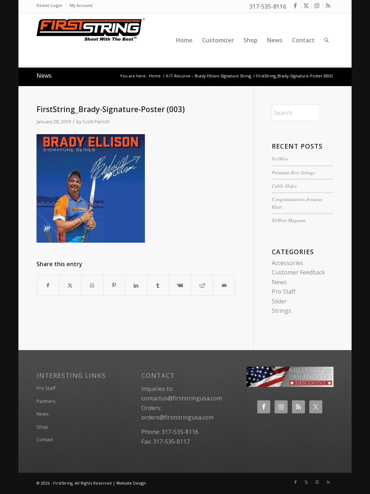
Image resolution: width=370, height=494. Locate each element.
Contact (44, 439)
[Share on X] (70, 285)
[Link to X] (306, 5)
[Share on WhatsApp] (92, 285)
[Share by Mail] (224, 285)
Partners (46, 401)
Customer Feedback (298, 272)
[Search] (326, 40)
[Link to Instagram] (317, 5)
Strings (281, 311)
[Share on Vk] (180, 285)
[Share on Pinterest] (114, 285)
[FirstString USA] (90, 40)
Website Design (131, 483)
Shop (42, 426)
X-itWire (280, 158)
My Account (81, 5)
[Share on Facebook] (48, 285)
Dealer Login (49, 5)
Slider (279, 301)
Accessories (287, 263)
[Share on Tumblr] (158, 285)
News (44, 76)
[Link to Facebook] (295, 5)
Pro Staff (284, 291)
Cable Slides (284, 185)
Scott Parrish (96, 121)
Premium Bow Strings (293, 172)
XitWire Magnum (289, 220)
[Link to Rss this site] (328, 5)
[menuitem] (51, 5)
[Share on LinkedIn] (136, 285)
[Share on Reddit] (202, 285)
